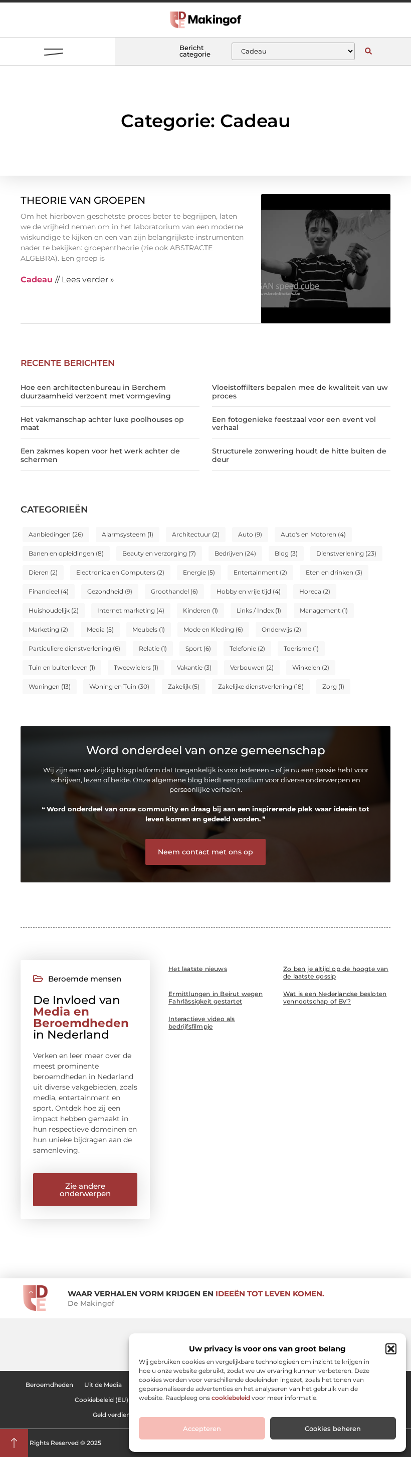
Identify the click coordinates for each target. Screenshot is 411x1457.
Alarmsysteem (127, 534)
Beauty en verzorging (159, 553)
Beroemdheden (49, 1384)
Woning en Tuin (119, 686)
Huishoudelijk (54, 610)
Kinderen (200, 610)
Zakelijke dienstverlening (261, 686)
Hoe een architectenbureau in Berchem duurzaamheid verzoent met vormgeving (96, 391)
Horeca (314, 591)
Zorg (333, 686)
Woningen (50, 686)
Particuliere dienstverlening (74, 648)
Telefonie (247, 648)
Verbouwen (252, 667)
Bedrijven (235, 553)
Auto (250, 534)
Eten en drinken (334, 572)
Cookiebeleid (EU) (101, 1399)
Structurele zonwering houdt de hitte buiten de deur (299, 455)
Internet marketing (130, 610)
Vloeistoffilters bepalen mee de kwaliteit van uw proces (300, 391)
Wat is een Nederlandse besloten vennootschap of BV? (334, 997)
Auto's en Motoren (313, 534)
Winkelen (310, 667)
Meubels (148, 629)
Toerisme (301, 648)
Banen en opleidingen (66, 553)
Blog (286, 553)
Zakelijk (183, 686)
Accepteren (202, 1428)
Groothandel (174, 591)
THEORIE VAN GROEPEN (83, 200)
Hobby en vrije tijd (249, 591)
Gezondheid (109, 591)
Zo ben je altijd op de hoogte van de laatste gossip (335, 972)
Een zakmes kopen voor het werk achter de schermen (100, 455)
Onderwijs (281, 629)
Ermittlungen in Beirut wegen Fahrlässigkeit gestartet (215, 997)
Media (100, 629)
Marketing (48, 629)
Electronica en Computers (120, 572)
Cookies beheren (333, 1428)
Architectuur (196, 534)
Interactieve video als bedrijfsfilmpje (201, 1022)
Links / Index (259, 610)
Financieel (49, 591)
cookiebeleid (231, 1397)
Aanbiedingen (56, 534)
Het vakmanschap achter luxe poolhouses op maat (102, 423)
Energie (199, 572)
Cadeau (37, 279)
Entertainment (260, 572)
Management (324, 610)
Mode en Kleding (213, 629)
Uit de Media (103, 1384)
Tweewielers (136, 667)
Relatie (153, 648)
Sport (198, 648)
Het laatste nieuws (197, 969)
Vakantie (194, 667)
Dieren (43, 572)
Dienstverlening (346, 553)
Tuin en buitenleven (62, 667)
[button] (391, 1349)
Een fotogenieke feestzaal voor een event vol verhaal (294, 423)
